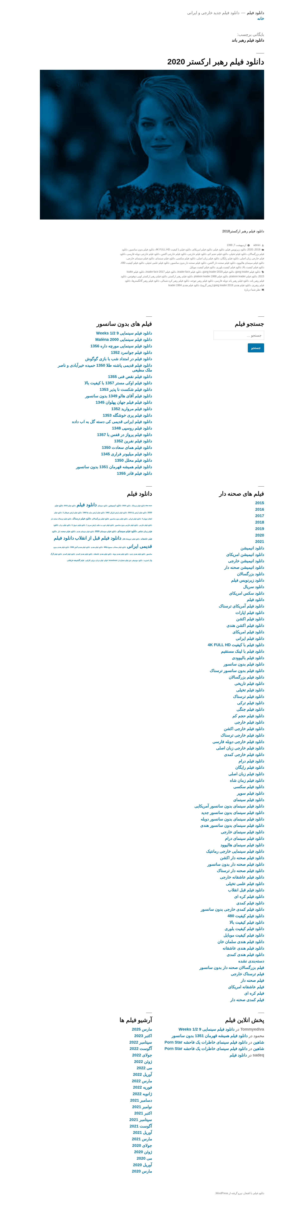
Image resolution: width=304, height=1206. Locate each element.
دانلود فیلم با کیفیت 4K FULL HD (173, 249)
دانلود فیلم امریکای (202, 249)
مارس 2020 (142, 1171)
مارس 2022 (142, 1081)
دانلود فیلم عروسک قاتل (131, 539)
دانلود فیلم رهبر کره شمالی (175, 280)
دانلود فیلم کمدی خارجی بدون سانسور (232, 909)
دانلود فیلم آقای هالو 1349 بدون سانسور (118, 396)
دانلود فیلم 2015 (70, 506)
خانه (260, 18)
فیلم (106, 560)
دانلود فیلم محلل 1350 (133, 460)
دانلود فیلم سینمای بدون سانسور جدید (232, 812)
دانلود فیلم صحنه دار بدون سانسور (188, 263)
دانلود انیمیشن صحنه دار (244, 567)
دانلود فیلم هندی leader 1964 (183, 285)
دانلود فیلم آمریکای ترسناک (241, 606)
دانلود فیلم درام (251, 761)
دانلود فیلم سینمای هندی (85, 531)
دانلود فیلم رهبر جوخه (202, 280)
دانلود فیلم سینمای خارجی (140, 258)
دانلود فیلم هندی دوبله (121, 554)
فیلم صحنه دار (252, 980)
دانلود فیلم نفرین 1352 (133, 441)
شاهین (258, 1042)
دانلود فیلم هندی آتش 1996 (80, 547)
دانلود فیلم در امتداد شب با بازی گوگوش (118, 359)
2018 (259, 522)
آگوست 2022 (141, 1048)
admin (256, 245)
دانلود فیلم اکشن (250, 619)
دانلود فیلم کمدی (250, 903)
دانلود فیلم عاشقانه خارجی (242, 877)
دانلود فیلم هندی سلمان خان (241, 942)
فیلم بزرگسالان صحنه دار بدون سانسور (232, 967)
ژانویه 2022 (142, 1094)
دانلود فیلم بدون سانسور (141, 249)
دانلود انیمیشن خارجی (246, 561)
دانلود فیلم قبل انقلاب (246, 890)
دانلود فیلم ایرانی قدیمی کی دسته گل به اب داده (112, 421)
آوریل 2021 (142, 1132)
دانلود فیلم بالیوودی (248, 658)
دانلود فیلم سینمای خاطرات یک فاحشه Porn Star (206, 1042)
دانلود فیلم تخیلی (238, 254)
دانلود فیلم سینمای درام (244, 838)
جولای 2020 (142, 1145)
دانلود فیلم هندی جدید (137, 554)
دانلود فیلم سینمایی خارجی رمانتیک (235, 851)
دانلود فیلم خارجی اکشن (173, 254)
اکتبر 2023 (143, 1036)
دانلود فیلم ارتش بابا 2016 (137, 513)
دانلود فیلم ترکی (250, 703)
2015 (259, 503)
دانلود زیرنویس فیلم (236, 249)
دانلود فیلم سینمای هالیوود (250, 263)
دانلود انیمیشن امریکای (245, 554)
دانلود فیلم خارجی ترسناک (242, 735)
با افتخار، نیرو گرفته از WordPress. (233, 1193)
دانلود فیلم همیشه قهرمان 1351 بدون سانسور (114, 467)
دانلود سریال (253, 587)
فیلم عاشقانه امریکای (246, 987)
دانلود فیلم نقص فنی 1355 (130, 376)
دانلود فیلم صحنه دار (67, 531)
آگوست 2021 (141, 1126)
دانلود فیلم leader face (189, 271)
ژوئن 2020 (143, 1152)
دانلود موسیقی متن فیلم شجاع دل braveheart (125, 560)
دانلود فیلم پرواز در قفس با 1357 (124, 435)
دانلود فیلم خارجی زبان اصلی (240, 748)
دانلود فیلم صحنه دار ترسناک (240, 870)
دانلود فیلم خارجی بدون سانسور (126, 525)
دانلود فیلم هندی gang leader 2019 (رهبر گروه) (226, 285)
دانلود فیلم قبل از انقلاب (98, 538)
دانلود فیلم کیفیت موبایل (202, 267)
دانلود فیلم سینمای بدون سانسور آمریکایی (229, 806)
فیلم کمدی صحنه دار (247, 1000)
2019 (257, 249)
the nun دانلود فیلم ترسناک (142, 506)
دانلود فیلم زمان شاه (247, 780)
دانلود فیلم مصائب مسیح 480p (115, 547)
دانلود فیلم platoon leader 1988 (211, 276)
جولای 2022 (142, 1055)
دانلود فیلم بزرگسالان (246, 677)
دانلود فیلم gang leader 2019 (218, 271)
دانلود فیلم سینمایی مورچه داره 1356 (121, 346)
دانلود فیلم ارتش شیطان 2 (72, 513)
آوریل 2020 (142, 1165)
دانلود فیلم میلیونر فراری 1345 (126, 454)
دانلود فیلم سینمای (165, 258)
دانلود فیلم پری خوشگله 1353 (127, 415)
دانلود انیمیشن (252, 548)
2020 (250, 249)
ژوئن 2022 (143, 1061)
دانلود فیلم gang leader (247, 271)
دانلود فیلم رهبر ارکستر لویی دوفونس (147, 276)
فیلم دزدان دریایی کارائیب (94, 560)
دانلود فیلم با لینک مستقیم (242, 651)
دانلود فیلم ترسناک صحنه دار (61, 519)
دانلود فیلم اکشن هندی (245, 625)
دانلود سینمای (103, 506)
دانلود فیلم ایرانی (250, 638)
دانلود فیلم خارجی (197, 254)
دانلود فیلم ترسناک (248, 696)
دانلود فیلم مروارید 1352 (131, 409)
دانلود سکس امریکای (246, 593)
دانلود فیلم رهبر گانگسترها (145, 280)
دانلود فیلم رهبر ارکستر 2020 (215, 61)
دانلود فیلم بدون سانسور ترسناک (237, 671)
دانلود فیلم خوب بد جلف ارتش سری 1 (100, 525)
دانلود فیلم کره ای (249, 896)
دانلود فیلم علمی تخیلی (157, 263)
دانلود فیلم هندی (97, 547)
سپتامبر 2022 (140, 1042)
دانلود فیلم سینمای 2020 (105, 531)
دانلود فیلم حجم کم (218, 254)
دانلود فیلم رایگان (230, 258)
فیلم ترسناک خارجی (247, 974)
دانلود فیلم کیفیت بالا (253, 267)
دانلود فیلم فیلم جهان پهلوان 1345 (124, 402)
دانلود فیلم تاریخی (249, 683)
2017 (259, 516)
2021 (259, 541)
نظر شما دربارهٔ (252, 289)
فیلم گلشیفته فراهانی (75, 560)
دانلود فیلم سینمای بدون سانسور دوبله (232, 819)
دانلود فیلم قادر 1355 (134, 473)
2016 (259, 509)
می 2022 (144, 1068)
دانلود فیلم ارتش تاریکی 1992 (116, 513)
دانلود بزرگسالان (250, 574)
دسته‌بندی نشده (251, 961)
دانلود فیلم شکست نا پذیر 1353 (126, 389)
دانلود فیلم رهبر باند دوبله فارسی (232, 280)
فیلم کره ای (254, 993)
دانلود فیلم (255, 13)
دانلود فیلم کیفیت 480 (132, 263)
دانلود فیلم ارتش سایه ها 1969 (94, 513)
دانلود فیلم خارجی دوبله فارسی (143, 254)
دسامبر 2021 (141, 1100)
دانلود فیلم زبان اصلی (208, 258)
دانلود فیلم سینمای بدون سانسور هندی (232, 825)
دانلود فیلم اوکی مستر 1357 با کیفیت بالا (118, 383)
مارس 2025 (142, 1029)
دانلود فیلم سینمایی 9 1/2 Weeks (124, 333)
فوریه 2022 (142, 1087)
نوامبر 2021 (142, 1107)
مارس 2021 (142, 1139)
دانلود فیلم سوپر (250, 793)
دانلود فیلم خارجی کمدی (244, 754)
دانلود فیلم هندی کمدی (245, 954)
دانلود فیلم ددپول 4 (78, 525)
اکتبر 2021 (143, 1113)
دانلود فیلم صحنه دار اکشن (221, 263)
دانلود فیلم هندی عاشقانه (243, 948)
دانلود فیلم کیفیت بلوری (228, 267)
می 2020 (144, 1158)
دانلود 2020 (126, 506)
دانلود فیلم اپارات (249, 612)
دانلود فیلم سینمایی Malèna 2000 (123, 339)
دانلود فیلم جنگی (250, 709)
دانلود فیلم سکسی (185, 258)
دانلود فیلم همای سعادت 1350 (127, 447)
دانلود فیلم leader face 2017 (161, 271)
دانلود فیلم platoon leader (243, 276)
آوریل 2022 (142, 1074)
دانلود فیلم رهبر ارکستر (180, 276)
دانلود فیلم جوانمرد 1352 (131, 352)
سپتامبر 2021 (140, 1120)
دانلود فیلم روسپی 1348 (132, 428)
